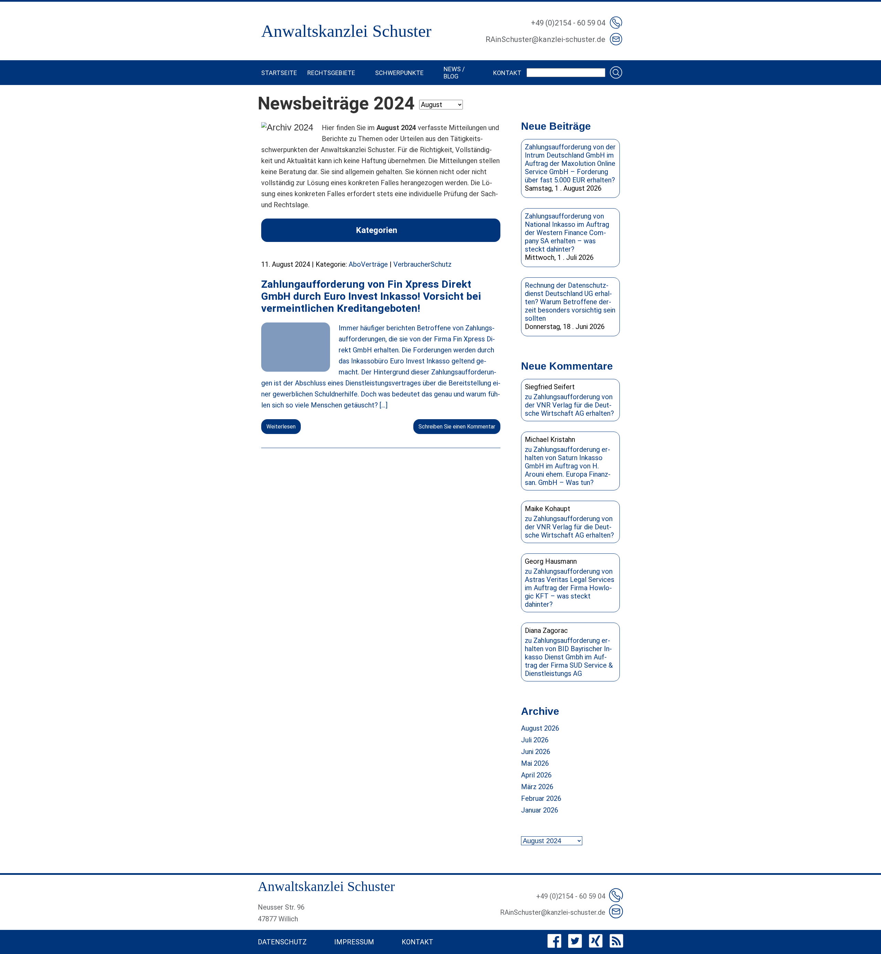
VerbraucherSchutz (422, 264)
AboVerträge (368, 264)
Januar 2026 (539, 810)
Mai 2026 (535, 763)
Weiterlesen (281, 426)
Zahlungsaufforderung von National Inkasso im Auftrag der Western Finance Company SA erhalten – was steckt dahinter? (567, 232)
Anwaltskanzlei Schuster (346, 31)
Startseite (279, 72)
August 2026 (540, 728)
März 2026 (537, 787)
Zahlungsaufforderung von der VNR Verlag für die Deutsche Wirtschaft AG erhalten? (569, 405)
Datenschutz (282, 942)
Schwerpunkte (399, 72)
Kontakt (507, 72)
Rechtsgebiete (331, 72)
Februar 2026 (541, 798)
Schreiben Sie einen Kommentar (456, 426)
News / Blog (454, 72)
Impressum (354, 942)
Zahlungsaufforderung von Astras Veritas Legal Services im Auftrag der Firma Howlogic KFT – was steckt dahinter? (569, 587)
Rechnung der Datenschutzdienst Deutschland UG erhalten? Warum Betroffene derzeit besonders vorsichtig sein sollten (570, 301)
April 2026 (536, 775)
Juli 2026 (535, 740)
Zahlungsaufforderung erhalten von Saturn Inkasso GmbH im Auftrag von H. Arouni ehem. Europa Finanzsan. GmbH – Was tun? (568, 466)
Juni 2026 (535, 752)
